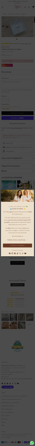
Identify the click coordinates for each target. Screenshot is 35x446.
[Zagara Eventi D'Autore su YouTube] (25, 253)
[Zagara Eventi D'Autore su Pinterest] (15, 253)
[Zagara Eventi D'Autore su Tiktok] (17, 253)
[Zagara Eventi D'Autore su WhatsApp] (23, 253)
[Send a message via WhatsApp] (32, 443)
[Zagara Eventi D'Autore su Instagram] (12, 253)
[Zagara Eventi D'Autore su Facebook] (10, 253)
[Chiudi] (32, 191)
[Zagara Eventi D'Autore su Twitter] (20, 253)
